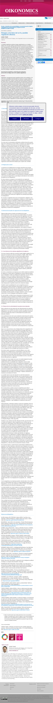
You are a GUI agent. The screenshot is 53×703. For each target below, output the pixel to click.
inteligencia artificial (42, 55)
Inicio (1, 21)
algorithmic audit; (5, 102)
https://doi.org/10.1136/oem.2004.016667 (20, 533)
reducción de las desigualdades (44, 49)
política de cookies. (28, 114)
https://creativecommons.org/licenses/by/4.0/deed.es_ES (18, 701)
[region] (26, 112)
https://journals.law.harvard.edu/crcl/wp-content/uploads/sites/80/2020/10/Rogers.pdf (11, 574)
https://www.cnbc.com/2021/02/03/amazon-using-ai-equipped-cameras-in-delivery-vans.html (15, 558)
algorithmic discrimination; (7, 101)
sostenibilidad (40, 42)
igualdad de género (42, 45)
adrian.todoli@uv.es (13, 650)
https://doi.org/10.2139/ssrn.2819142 (22, 551)
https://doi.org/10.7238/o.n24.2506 (11, 629)
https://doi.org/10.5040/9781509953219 (15, 520)
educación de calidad (42, 41)
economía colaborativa (42, 44)
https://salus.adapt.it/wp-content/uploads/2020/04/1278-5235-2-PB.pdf (11, 545)
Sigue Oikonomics (39, 23)
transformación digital (42, 50)
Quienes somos (22, 23)
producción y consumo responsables (42, 37)
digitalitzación (40, 47)
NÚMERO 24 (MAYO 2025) (8, 21)
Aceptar (15, 118)
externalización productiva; (20, 71)
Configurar (38, 118)
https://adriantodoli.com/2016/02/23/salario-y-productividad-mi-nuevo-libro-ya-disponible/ (17, 586)
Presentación (14, 23)
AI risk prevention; (28, 101)
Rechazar (26, 118)
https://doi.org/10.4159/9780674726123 (21, 610)
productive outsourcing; (18, 101)
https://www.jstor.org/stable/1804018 (11, 580)
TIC (38, 52)
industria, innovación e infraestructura (42, 35)
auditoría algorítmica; (21, 72)
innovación (40, 53)
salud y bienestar (41, 39)
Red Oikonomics (48, 23)
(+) (38, 56)
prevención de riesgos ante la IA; (8, 72)
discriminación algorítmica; (7, 71)
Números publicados (30, 23)
